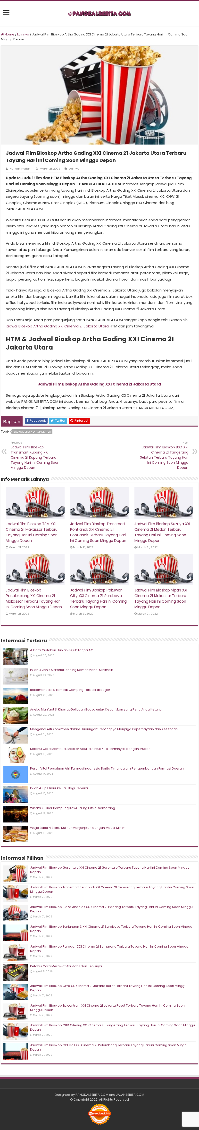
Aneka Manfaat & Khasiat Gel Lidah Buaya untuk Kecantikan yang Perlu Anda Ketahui (96, 709)
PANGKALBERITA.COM (91, 1094)
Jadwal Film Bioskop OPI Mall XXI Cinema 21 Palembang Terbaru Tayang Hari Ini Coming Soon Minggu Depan (109, 1047)
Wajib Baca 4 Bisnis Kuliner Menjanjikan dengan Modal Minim (77, 827)
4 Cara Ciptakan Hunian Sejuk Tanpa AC (61, 650)
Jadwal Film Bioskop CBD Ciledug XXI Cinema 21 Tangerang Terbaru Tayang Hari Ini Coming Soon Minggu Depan (112, 1027)
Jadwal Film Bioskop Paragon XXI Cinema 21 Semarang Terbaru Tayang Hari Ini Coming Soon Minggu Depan (109, 948)
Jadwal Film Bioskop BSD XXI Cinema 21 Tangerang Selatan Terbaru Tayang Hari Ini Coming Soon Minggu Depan (164, 455)
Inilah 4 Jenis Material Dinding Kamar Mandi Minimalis (72, 670)
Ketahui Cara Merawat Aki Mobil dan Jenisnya (66, 966)
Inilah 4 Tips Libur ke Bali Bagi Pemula (59, 788)
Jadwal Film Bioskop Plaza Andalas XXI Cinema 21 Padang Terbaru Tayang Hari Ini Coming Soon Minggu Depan (111, 909)
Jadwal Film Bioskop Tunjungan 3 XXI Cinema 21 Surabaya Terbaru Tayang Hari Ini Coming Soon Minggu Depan (111, 928)
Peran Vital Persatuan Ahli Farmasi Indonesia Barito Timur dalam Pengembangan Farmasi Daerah (107, 768)
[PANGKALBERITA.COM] (99, 13)
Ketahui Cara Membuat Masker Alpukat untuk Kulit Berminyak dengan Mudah (90, 748)
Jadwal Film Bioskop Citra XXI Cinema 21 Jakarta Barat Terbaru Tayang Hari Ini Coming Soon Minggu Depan (108, 988)
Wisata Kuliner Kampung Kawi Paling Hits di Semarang (72, 808)
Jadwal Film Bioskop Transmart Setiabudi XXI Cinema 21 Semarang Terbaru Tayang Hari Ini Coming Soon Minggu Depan (112, 889)
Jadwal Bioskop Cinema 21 (32, 432)
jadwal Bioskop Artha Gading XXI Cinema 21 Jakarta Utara (57, 326)
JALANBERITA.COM (130, 1094)
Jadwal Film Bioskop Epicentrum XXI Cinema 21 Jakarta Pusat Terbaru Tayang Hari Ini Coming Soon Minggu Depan (107, 1007)
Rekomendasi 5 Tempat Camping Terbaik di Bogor (70, 689)
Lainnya (23, 34)
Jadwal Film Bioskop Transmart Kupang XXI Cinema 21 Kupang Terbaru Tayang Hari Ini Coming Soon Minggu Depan (35, 455)
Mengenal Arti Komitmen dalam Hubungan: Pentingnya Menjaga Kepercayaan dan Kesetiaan (104, 729)
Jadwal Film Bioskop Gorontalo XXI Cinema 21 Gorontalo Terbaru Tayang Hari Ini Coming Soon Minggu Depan (110, 869)
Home (9, 34)
